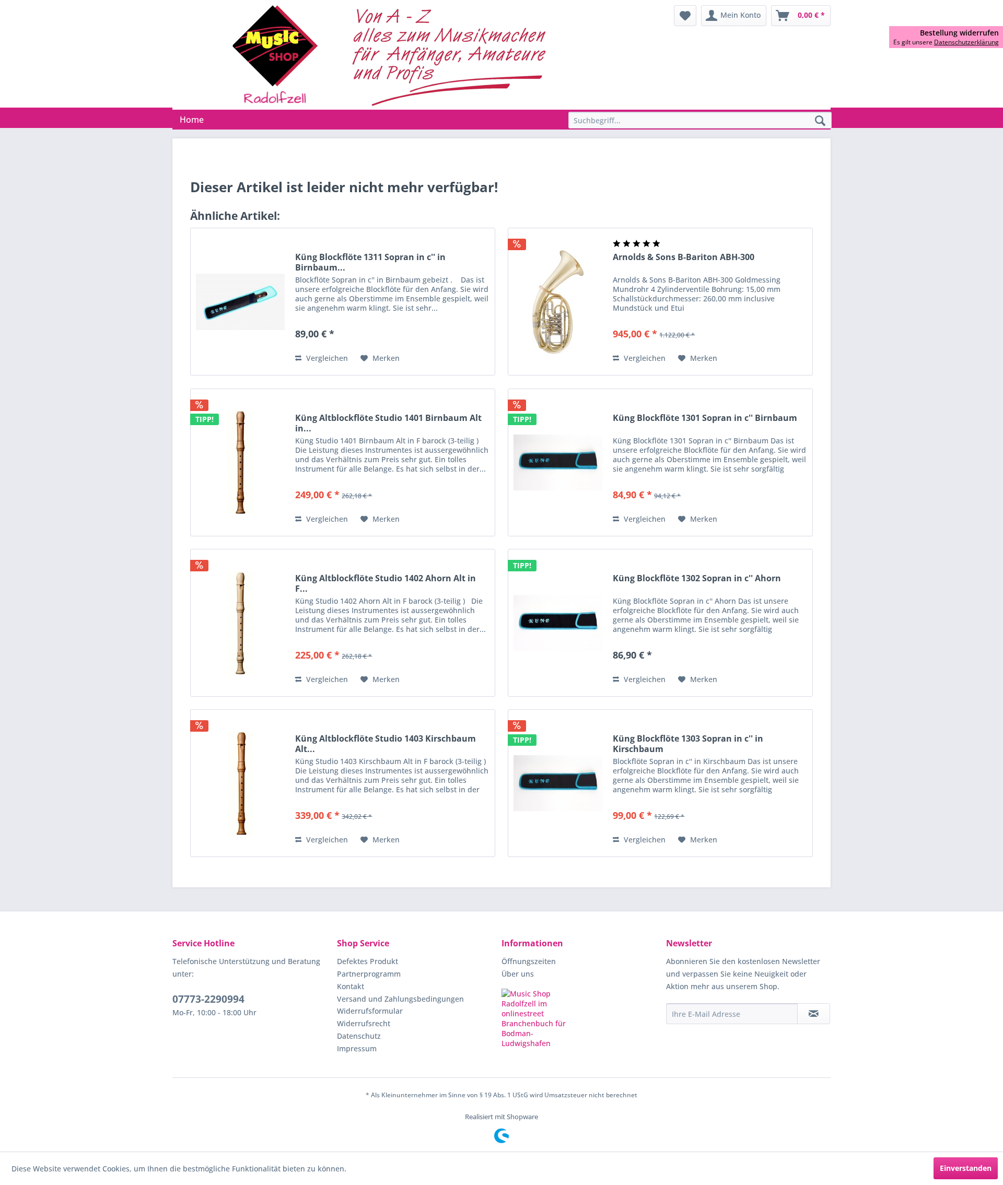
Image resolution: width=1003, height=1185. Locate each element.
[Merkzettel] (685, 15)
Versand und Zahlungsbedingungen (400, 999)
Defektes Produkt (367, 961)
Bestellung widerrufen (959, 33)
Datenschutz (359, 1036)
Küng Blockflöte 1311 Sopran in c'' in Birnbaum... (370, 262)
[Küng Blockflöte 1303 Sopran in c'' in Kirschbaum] (558, 783)
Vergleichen (326, 358)
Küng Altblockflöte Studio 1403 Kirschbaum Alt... (385, 743)
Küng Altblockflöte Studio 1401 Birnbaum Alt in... (388, 423)
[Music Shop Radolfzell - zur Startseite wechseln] (392, 54)
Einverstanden (966, 1168)
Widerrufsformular (370, 1011)
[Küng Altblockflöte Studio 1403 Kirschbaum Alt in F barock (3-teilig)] (240, 783)
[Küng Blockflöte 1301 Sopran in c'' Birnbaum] (558, 462)
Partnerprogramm (369, 974)
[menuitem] (685, 15)
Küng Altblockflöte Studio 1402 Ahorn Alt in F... (385, 583)
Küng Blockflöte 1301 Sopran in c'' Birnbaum (705, 418)
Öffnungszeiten (528, 961)
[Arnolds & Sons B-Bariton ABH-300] (558, 302)
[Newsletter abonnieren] (813, 1013)
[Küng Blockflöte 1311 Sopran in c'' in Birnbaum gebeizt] (240, 302)
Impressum (357, 1048)
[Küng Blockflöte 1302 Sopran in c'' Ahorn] (558, 623)
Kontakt (350, 986)
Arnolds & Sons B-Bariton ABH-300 (683, 257)
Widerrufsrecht (363, 1023)
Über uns (517, 974)
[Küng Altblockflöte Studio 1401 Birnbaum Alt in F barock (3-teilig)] (240, 462)
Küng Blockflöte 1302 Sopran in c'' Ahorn (697, 578)
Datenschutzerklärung (966, 42)
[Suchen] (820, 121)
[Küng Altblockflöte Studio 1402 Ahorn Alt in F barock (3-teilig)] (240, 623)
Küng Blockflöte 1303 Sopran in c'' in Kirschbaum (688, 743)
